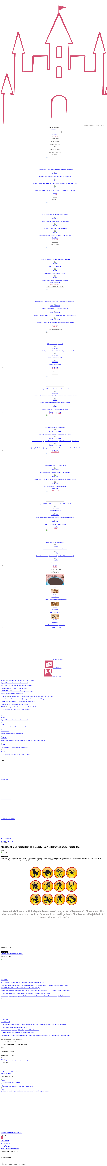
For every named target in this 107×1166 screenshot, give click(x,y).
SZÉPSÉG (55, 199)
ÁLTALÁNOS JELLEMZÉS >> (9, 1071)
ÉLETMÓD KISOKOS (55, 627)
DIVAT (55, 197)
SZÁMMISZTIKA (55, 144)
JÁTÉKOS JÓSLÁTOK (55, 569)
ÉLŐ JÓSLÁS (55, 572)
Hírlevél (54, 129)
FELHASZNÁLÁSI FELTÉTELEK (10, 1149)
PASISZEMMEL (55, 450)
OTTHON (55, 367)
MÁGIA (55, 146)
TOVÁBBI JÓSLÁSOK (7, 841)
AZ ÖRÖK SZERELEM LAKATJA (55, 287)
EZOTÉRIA (55, 134)
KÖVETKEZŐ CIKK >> (16, 954)
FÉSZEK (55, 371)
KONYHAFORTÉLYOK (55, 329)
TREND (55, 193)
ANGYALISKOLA (55, 149)
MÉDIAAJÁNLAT (5, 1143)
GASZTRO (55, 325)
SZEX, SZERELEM (55, 282)
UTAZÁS (55, 527)
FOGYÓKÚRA (55, 244)
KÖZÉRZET (55, 242)
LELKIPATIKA (55, 138)
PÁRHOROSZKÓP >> (7, 1073)
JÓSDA (55, 565)
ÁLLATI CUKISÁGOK (55, 412)
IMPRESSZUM (5, 1141)
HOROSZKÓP (55, 141)
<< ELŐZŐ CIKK (5, 954)
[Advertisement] (53, 641)
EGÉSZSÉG (55, 238)
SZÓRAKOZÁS (55, 489)
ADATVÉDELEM (5, 1146)
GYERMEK (55, 374)
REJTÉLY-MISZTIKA (55, 152)
